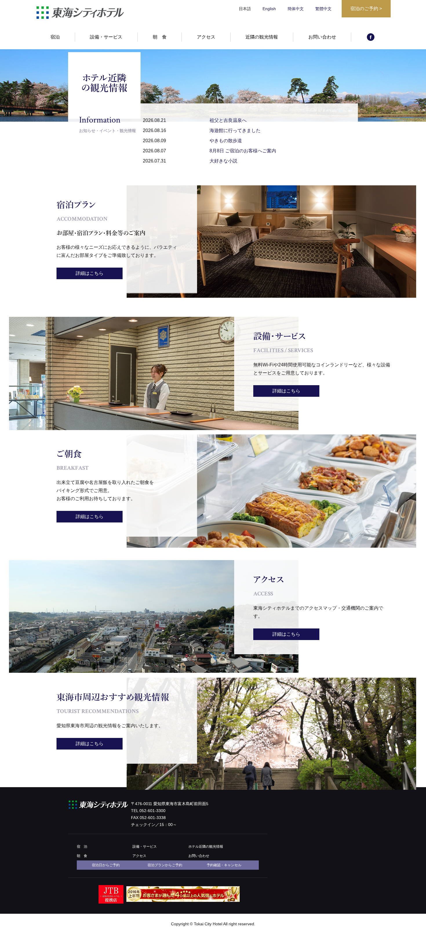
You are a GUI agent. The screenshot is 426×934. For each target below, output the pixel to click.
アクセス (206, 36)
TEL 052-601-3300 (148, 810)
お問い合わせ (322, 36)
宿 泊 (82, 847)
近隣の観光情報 (261, 36)
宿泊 (55, 36)
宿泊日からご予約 (106, 865)
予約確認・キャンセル (224, 865)
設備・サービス (106, 36)
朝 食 (160, 36)
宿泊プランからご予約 (165, 865)
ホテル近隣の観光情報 (205, 847)
